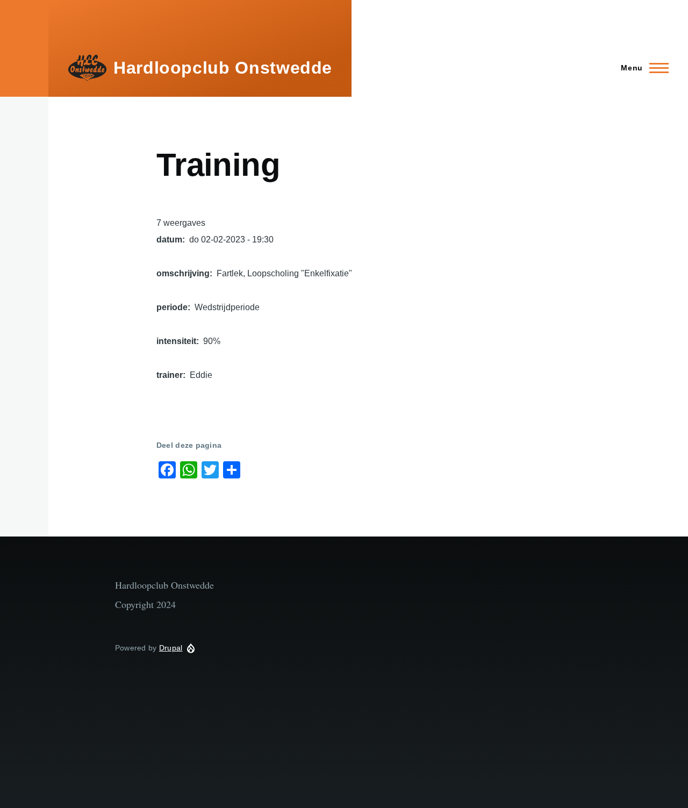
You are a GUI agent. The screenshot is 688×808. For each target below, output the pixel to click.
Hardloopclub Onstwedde (222, 67)
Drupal (171, 647)
